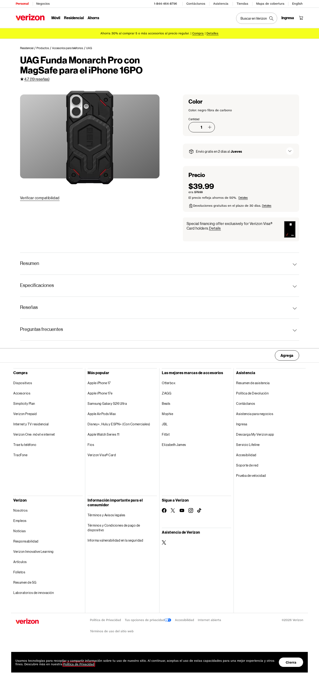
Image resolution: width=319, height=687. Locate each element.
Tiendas (242, 3)
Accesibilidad (246, 455)
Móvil (55, 17)
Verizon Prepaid (25, 414)
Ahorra (93, 17)
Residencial (74, 17)
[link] (28, 48)
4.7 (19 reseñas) (37, 79)
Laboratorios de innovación (33, 593)
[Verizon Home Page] (30, 17)
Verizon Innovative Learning (33, 551)
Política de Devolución (252, 393)
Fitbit (166, 434)
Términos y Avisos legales (106, 515)
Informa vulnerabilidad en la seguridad (115, 540)
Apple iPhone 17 (99, 383)
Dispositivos (22, 383)
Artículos (20, 562)
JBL (165, 424)
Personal (22, 3)
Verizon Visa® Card (102, 455)
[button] (209, 127)
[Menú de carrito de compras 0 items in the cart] (301, 18)
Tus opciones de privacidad (145, 620)
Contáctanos (195, 3)
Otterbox (168, 383)
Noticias (19, 531)
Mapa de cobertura (270, 3)
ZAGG (166, 393)
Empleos (20, 521)
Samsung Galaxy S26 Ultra (107, 403)
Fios (91, 445)
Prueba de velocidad (251, 475)
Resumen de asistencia (253, 383)
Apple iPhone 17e (100, 393)
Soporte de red (247, 465)
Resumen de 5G (24, 582)
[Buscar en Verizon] (256, 18)
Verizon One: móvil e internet (34, 434)
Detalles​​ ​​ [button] (212, 33)
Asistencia (220, 3)
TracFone (20, 455)
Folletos (19, 572)
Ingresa (241, 424)
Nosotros (20, 510)
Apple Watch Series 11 (104, 434)
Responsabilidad (26, 541)
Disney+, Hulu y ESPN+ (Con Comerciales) (119, 424)
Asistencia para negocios (254, 414)
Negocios (43, 3)
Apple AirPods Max (102, 414)
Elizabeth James (174, 445)
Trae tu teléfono (24, 445)
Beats (166, 403)
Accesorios (21, 393)
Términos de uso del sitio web (112, 631)
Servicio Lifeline (248, 445)
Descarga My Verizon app (255, 434)
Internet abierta (209, 620)
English (297, 3)
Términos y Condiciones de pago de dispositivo (114, 527)
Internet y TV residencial (31, 424)
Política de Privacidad (105, 620)
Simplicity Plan (24, 403)
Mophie (167, 414)
